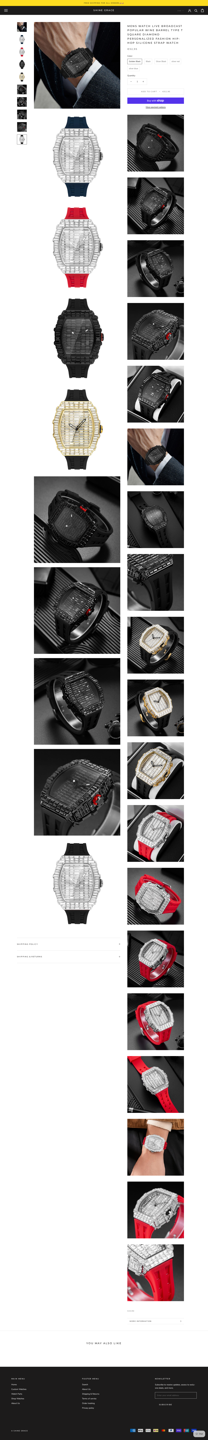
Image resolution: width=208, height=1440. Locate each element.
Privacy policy (88, 1408)
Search (85, 1384)
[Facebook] (137, 1310)
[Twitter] (141, 1310)
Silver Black (161, 61)
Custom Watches (18, 1389)
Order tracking (88, 1403)
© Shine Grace (19, 1431)
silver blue (133, 68)
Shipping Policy (27, 944)
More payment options (156, 107)
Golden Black (135, 61)
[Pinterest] (144, 1310)
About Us (15, 1403)
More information (141, 1321)
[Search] (196, 10)
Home (14, 1384)
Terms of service (89, 1398)
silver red (175, 61)
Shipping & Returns (29, 957)
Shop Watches (17, 1398)
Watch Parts (16, 1394)
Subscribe (165, 1405)
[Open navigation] (6, 10)
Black (148, 61)
